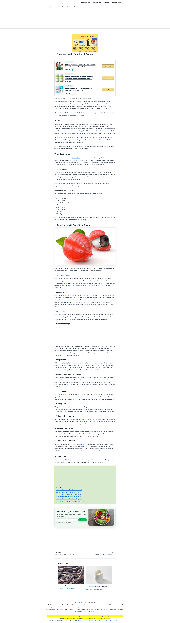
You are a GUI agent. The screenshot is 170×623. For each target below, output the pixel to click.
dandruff (83, 444)
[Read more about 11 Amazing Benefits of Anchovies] (71, 575)
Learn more (80, 620)
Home (47, 7)
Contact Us (87, 620)
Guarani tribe (76, 158)
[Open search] (124, 3)
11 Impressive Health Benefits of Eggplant (69, 499)
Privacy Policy (107, 620)
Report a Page (116, 620)
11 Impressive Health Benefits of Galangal (69, 490)
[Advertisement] (85, 18)
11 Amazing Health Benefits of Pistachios (68, 497)
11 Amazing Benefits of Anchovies (68, 586)
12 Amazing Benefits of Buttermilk (96, 587)
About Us (93, 620)
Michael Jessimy (87, 98)
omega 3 (71, 298)
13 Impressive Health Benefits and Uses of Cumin (71, 501)
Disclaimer (99, 620)
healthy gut (71, 285)
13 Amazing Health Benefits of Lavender (68, 494)
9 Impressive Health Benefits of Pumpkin (68, 492)
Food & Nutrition (55, 7)
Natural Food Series (80, 602)
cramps (84, 419)
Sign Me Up (83, 519)
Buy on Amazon (108, 66)
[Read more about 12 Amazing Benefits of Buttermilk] (99, 575)
